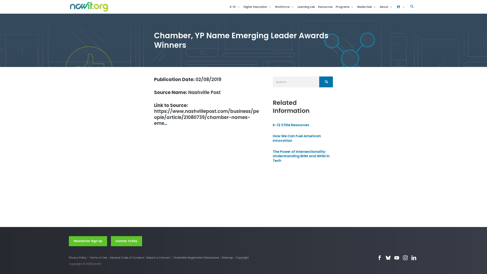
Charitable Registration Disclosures (196, 258)
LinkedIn (413, 257)
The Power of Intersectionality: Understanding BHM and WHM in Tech (301, 156)
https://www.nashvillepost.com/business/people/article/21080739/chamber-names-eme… (206, 114)
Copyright (242, 258)
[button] (412, 7)
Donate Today (126, 241)
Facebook (379, 257)
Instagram (405, 257)
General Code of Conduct (127, 258)
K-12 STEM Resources (291, 125)
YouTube (396, 257)
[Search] (326, 81)
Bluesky (388, 257)
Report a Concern (158, 258)
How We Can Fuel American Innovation (297, 138)
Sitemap (227, 258)
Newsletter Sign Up (88, 241)
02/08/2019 (187, 79)
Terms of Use (98, 258)
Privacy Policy (78, 258)
